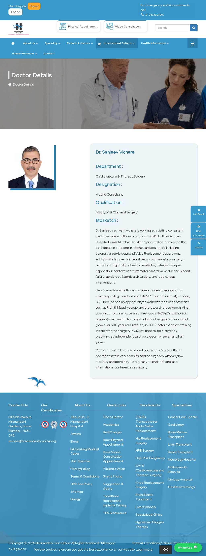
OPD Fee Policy (81, 484)
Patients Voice (114, 469)
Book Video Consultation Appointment (113, 456)
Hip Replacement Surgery (148, 440)
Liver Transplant (180, 444)
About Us (29, 43)
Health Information (153, 43)
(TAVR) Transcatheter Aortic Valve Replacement (146, 424)
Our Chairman (80, 461)
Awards (75, 434)
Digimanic (20, 549)
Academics (111, 424)
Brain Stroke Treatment (144, 497)
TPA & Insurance (115, 513)
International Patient (117, 43)
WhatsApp (185, 547)
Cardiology (176, 424)
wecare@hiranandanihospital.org (21, 441)
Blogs (74, 441)
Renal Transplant (180, 452)
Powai (34, 6)
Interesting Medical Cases (84, 451)
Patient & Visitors (78, 43)
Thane (15, 12)
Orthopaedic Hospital (177, 469)
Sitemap (76, 492)
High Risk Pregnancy (150, 458)
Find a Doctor (113, 417)
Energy (75, 499)
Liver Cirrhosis (146, 507)
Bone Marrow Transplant (177, 434)
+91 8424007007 (154, 14)
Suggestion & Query (113, 486)
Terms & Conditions (84, 476)
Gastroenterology (181, 487)
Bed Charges (112, 432)
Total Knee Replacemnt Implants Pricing (114, 500)
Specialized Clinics (149, 514)
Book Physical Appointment (113, 442)
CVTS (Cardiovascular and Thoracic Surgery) (150, 470)
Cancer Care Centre (182, 417)
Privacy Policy (80, 469)
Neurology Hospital (182, 459)
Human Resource (23, 53)
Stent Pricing (112, 476)
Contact (49, 53)
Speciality (51, 43)
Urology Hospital (180, 479)
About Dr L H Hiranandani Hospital (79, 421)
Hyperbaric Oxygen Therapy (150, 524)
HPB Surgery (145, 450)
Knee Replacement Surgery (150, 485)
